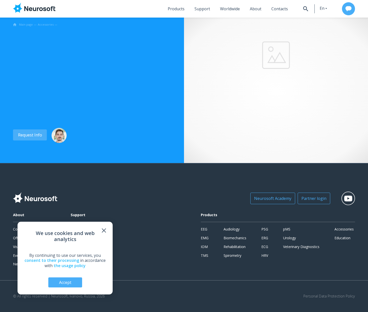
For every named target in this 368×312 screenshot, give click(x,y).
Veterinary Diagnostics (301, 246)
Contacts (279, 9)
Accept (65, 282)
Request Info (30, 135)
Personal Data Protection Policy (329, 296)
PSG (264, 229)
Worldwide (230, 9)
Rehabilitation (235, 246)
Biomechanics (235, 238)
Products (176, 9)
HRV (264, 255)
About (255, 9)
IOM (204, 246)
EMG (205, 238)
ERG (264, 238)
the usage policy (70, 265)
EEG (204, 229)
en (322, 8)
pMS (286, 229)
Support (202, 9)
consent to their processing (52, 260)
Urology (289, 238)
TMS (204, 255)
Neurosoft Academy (272, 198)
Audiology (232, 229)
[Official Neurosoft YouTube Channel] (348, 198)
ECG (264, 246)
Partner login (313, 198)
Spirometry (232, 255)
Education (342, 238)
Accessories (344, 229)
